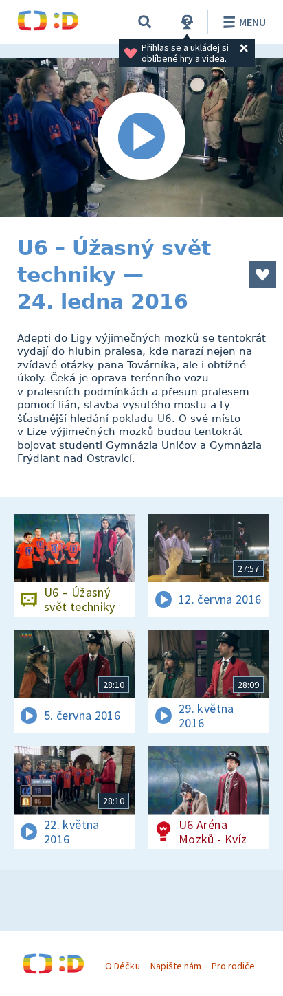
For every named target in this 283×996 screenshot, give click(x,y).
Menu (252, 22)
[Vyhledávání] (145, 22)
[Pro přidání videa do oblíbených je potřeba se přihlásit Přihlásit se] (262, 274)
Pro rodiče (233, 966)
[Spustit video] (141, 137)
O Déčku (122, 966)
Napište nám (175, 966)
